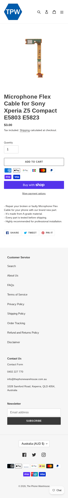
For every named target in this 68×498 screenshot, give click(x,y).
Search (11, 266)
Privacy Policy (15, 304)
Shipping (25, 130)
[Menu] (62, 12)
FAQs (10, 285)
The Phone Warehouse (38, 486)
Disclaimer (13, 342)
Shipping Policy (16, 313)
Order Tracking (16, 323)
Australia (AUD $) (33, 443)
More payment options (34, 193)
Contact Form (15, 364)
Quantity (8, 142)
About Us (12, 275)
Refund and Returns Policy (23, 332)
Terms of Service (17, 294)
